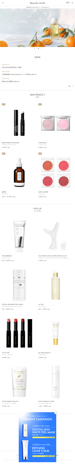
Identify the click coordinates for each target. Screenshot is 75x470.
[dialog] (37, 437)
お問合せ (56, 455)
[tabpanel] (37, 28)
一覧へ (69, 86)
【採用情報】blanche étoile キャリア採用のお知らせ (28, 7)
